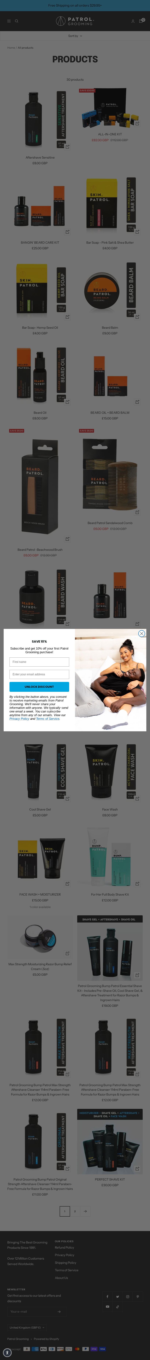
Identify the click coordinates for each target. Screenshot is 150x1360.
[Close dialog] (141, 633)
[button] (7, 1352)
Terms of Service (47, 719)
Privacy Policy (19, 719)
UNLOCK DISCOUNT (39, 687)
